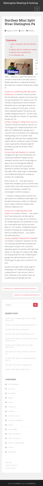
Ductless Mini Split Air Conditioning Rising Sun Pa (20, 359)
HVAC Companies (14, 434)
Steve (23, 31)
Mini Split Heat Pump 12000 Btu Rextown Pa (20, 353)
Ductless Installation (15, 420)
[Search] (35, 305)
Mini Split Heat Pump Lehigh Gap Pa (18, 365)
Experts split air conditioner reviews (24, 49)
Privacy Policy (10, 468)
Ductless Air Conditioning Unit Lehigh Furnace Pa (19, 346)
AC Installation (13, 384)
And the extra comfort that (21, 52)
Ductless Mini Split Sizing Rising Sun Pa (19, 334)
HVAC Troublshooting (16, 443)
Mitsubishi (12, 452)
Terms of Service (11, 465)
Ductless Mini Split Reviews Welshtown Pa (20, 325)
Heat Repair (12, 429)
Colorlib (17, 483)
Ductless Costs (13, 416)
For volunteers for (17, 55)
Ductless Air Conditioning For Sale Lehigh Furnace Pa (20, 319)
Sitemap (8, 462)
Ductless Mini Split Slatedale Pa (16, 152)
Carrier (10, 402)
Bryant (10, 398)
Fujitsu (10, 425)
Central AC (12, 407)
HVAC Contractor (14, 438)
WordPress (31, 483)
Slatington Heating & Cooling (20, 2)
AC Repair (11, 393)
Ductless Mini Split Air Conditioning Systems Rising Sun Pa (21, 339)
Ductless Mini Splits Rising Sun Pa (17, 369)
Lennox (11, 447)
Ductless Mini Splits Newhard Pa (17, 329)
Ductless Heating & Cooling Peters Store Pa (21, 122)
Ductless (32, 31)
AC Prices (11, 389)
